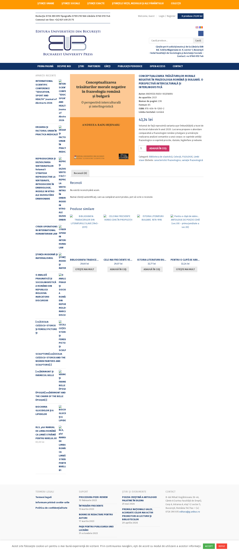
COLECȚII (176, 3)
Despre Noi (64, 66)
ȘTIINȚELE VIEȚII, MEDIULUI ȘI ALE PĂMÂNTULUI (138, 3)
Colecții (177, 156)
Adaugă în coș (158, 148)
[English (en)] (197, 27)
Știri (81, 66)
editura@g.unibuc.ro (189, 511)
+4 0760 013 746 (194, 56)
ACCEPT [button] (209, 546)
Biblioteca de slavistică (161, 156)
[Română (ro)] (201, 27)
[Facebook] (200, 33)
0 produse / (192, 16)
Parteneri (94, 66)
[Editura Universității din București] (72, 43)
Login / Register (167, 16)
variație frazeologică (192, 160)
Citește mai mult (84, 269)
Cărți (107, 66)
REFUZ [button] (222, 546)
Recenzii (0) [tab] (80, 173)
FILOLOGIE (187, 156)
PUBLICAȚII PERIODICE (130, 66)
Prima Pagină (45, 66)
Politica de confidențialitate (51, 508)
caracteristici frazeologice (167, 160)
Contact (178, 66)
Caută (198, 40)
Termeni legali (44, 497)
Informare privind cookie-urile (52, 502)
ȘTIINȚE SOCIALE (71, 3)
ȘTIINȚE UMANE (45, 3)
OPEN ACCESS (157, 66)
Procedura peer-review (93, 497)
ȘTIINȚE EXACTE (96, 3)
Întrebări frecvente (91, 505)
